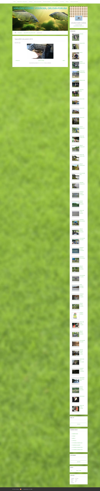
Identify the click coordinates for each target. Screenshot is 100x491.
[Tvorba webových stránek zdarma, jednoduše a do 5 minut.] (20, 489)
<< (71, 470)
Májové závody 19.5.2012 (81, 268)
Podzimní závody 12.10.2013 (82, 193)
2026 (80, 470)
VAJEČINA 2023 (81, 90)
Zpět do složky (41, 60)
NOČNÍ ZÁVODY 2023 (82, 62)
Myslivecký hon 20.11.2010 (82, 360)
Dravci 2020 (82, 98)
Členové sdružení (46, 1)
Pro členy (62, 1)
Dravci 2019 (82, 108)
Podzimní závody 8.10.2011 (81, 295)
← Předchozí (17, 60)
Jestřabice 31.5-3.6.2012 (82, 257)
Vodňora (30, 1)
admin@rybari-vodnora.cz (78, 26)
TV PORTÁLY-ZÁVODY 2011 (77, 442)
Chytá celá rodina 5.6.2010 (82, 407)
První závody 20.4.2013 (82, 239)
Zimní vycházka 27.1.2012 (81, 286)
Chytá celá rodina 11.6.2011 (82, 323)
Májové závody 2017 (82, 146)
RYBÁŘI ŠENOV (75, 433)
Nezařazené (82, 396)
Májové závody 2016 (82, 164)
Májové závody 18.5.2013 (81, 230)
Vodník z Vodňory (81, 313)
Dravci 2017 (82, 117)
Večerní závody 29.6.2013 (81, 203)
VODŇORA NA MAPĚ (76, 445)
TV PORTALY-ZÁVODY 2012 (77, 447)
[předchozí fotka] (16, 51)
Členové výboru (55, 1)
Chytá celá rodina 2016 (82, 155)
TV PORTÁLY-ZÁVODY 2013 (77, 449)
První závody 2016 (82, 174)
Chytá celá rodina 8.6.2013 (82, 212)
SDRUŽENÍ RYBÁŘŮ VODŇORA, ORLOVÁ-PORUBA (40, 8)
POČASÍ (73, 436)
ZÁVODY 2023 (82, 80)
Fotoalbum (20, 32)
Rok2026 (81, 33)
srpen (77, 470)
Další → (64, 60)
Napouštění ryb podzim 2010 (29, 32)
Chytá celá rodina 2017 (82, 137)
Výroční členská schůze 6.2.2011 (81, 352)
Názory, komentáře (74, 1)
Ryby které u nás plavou (22, 1)
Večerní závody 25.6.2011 (81, 305)
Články (67, 1)
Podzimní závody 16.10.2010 (82, 370)
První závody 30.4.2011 (82, 341)
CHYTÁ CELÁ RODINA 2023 (82, 71)
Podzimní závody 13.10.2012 (82, 249)
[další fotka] (63, 51)
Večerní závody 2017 (82, 127)
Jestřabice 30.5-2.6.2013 (82, 220)
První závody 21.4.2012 (82, 276)
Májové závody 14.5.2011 (81, 333)
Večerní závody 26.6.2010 (81, 388)
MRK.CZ (73, 438)
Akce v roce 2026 (37, 1)
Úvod (14, 1)
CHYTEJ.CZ (74, 440)
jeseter (81, 52)
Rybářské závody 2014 (82, 183)
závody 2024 (82, 43)
